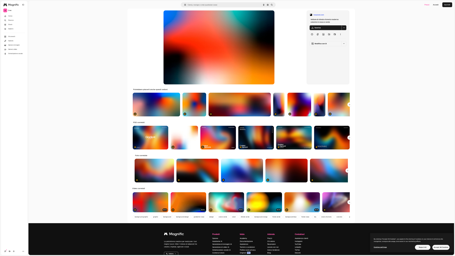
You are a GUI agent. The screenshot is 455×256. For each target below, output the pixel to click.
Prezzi (426, 5)
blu (315, 217)
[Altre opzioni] (340, 34)
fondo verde (276, 217)
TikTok (297, 250)
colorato (339, 217)
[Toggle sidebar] (23, 5)
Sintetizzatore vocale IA (221, 250)
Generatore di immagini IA (222, 244)
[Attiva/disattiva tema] (14, 251)
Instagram (298, 241)
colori (234, 217)
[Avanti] (349, 104)
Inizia (242, 234)
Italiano (171, 254)
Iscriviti (447, 5)
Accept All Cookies (441, 247)
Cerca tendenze (273, 250)
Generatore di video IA (220, 247)
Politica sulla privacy (248, 250)
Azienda (271, 234)
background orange (260, 217)
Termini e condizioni (247, 247)
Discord (297, 253)
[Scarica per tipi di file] (344, 27)
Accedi (436, 5)
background (167, 217)
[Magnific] (174, 234)
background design (182, 217)
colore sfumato (326, 217)
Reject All (422, 247)
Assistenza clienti (301, 238)
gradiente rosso (199, 217)
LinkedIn (298, 247)
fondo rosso (305, 217)
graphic (155, 217)
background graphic (141, 217)
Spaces (215, 238)
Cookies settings (380, 247)
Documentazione (246, 241)
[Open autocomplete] (184, 5)
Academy (243, 238)
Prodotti (216, 234)
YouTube (298, 244)
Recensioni (271, 244)
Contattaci (300, 234)
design (211, 217)
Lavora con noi (272, 247)
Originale (179, 15)
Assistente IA (217, 241)
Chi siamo (271, 241)
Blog (269, 253)
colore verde (223, 217)
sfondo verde (245, 217)
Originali (245, 253)
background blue (290, 217)
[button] (171, 254)
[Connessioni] (5, 251)
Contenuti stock (218, 253)
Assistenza (244, 244)
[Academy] (9, 251)
